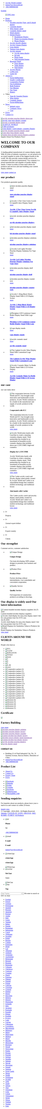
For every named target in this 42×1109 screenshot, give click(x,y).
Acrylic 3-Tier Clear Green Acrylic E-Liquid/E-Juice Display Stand (23, 210)
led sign (17, 55)
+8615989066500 (11, 7)
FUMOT (11, 815)
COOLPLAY (12, 813)
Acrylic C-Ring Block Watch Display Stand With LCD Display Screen (22, 307)
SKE (34, 813)
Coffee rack (14, 72)
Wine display (14, 98)
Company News (15, 108)
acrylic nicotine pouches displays (22, 222)
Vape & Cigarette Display (19, 96)
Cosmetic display (16, 100)
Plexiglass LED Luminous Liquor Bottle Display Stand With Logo (22, 323)
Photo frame (18, 57)
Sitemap (4, 813)
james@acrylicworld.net (14, 5)
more (11, 190)
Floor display (19, 63)
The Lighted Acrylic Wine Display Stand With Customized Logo (23, 360)
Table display (19, 65)
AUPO (20, 813)
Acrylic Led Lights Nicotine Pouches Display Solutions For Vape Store (21, 262)
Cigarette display (16, 27)
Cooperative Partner (17, 82)
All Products (19, 815)
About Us (8, 76)
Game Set (13, 74)
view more (4, 172)
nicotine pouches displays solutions (23, 244)
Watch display (15, 33)
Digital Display (15, 35)
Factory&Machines (16, 78)
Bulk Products (15, 86)
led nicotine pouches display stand (23, 233)
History (12, 92)
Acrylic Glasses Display (18, 45)
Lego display (14, 47)
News (7, 104)
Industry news (15, 106)
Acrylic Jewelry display (18, 43)
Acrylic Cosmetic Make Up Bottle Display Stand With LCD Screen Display (22, 378)
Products (8, 20)
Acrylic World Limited (13, 3)
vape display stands (17, 335)
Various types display (17, 49)
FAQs (7, 112)
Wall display (18, 68)
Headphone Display (21, 37)
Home (7, 18)
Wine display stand (16, 29)
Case (11, 110)
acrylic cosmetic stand (18, 346)
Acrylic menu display (21, 53)
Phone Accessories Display (23, 39)
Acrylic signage (15, 51)
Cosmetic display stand (18, 31)
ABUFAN (27, 813)
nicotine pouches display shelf (21, 274)
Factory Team (10, 775)
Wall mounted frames (21, 59)
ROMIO (4, 815)
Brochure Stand (15, 61)
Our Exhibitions (15, 84)
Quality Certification (17, 80)
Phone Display (19, 41)
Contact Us (9, 115)
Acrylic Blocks (15, 70)
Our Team (13, 90)
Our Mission (14, 88)
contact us (12, 172)
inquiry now (5, 809)
